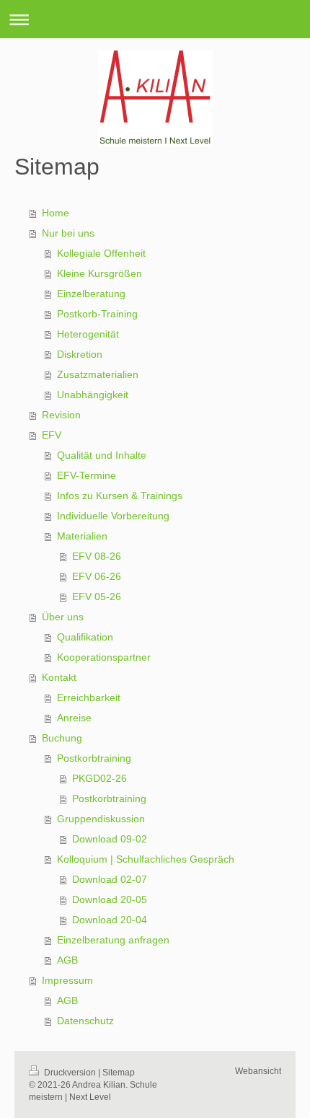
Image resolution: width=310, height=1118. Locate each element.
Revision (61, 415)
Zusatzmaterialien (97, 374)
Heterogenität (88, 334)
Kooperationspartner (104, 657)
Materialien (82, 536)
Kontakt (59, 677)
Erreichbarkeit (88, 697)
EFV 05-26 (96, 596)
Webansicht (258, 1071)
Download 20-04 (109, 919)
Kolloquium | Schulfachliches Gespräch (145, 859)
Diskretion (79, 354)
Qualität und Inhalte (101, 455)
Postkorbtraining (94, 758)
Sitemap (118, 1073)
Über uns (63, 616)
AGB (67, 960)
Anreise (74, 717)
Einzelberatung (91, 293)
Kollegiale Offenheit (101, 253)
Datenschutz (85, 1020)
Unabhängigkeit (92, 394)
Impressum (67, 980)
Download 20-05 (109, 899)
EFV (51, 435)
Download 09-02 (109, 839)
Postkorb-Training (97, 314)
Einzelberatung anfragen (113, 940)
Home (55, 213)
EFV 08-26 (96, 556)
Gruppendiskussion (101, 818)
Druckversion (70, 1073)
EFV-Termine (86, 475)
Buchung (62, 738)
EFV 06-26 (96, 576)
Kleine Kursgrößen (99, 273)
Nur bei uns (68, 233)
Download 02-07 (109, 879)
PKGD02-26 (99, 778)
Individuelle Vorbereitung (113, 515)
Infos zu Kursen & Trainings (119, 495)
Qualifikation (85, 637)
